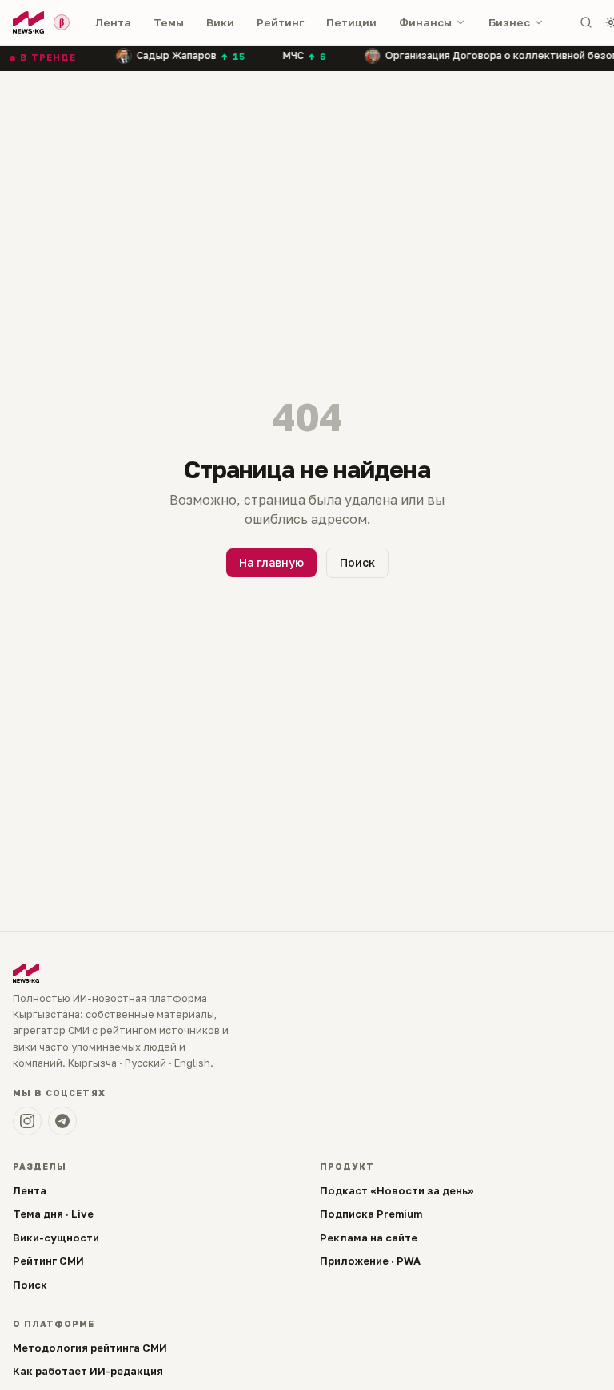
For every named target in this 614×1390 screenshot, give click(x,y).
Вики (220, 22)
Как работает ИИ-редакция (88, 1370)
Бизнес (509, 22)
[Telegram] (62, 1121)
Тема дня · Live (53, 1213)
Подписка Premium (371, 1213)
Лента (113, 22)
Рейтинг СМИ (48, 1260)
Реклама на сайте (368, 1237)
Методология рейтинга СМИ (90, 1347)
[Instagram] (27, 1121)
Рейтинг (280, 22)
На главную (271, 562)
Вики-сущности (56, 1237)
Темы (169, 22)
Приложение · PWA (370, 1260)
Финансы (425, 22)
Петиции (351, 22)
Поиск (357, 562)
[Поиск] (586, 22)
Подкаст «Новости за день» (397, 1190)
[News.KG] (28, 22)
